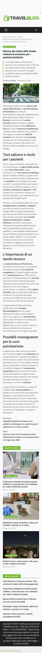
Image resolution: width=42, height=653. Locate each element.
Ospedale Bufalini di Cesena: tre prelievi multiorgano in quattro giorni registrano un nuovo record (20, 422)
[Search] (36, 30)
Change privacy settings (10, 650)
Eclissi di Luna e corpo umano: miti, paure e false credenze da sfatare (21, 544)
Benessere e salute (9, 47)
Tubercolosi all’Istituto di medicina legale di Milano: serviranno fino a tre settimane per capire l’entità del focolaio (21, 465)
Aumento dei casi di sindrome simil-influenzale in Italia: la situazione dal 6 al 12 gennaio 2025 (21, 435)
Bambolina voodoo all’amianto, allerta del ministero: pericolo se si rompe (21, 506)
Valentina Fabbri (10, 81)
